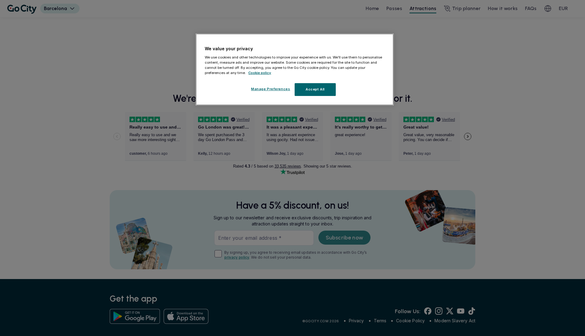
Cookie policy (259, 73)
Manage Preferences (270, 89)
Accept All (315, 89)
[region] (295, 69)
